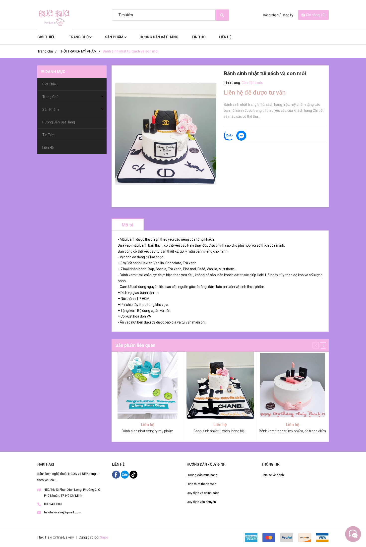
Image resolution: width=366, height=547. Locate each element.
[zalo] (125, 474)
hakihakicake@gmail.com (62, 512)
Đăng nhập (271, 15)
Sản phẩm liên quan (135, 345)
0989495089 (52, 504)
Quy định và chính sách (203, 493)
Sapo (104, 537)
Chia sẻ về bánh (272, 475)
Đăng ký (287, 15)
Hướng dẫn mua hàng (202, 475)
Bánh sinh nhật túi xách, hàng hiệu (219, 431)
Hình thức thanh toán (201, 484)
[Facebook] (116, 474)
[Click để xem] (165, 133)
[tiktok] (133, 474)
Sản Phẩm (114, 37)
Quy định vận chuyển (201, 502)
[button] (323, 345)
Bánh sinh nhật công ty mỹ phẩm (147, 431)
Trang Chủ (79, 37)
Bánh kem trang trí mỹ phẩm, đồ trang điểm (292, 431)
